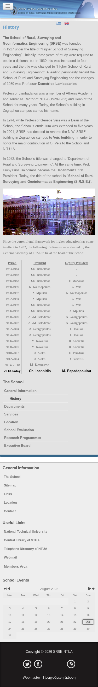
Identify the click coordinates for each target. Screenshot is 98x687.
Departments (14, 406)
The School (12, 477)
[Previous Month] (8, 589)
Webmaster (32, 677)
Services (11, 414)
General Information (20, 391)
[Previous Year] (4, 589)
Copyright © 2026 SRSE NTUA (49, 652)
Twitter (27, 664)
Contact (10, 511)
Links (8, 494)
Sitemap (10, 485)
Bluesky (60, 664)
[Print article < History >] (93, 37)
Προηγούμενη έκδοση (59, 677)
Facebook (38, 664)
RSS (71, 664)
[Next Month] (89, 589)
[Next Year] (92, 589)
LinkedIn (49, 664)
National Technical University (25, 531)
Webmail (10, 557)
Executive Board (17, 446)
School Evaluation (19, 430)
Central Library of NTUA (22, 540)
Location (11, 422)
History (15, 399)
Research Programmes (22, 438)
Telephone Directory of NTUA (25, 549)
